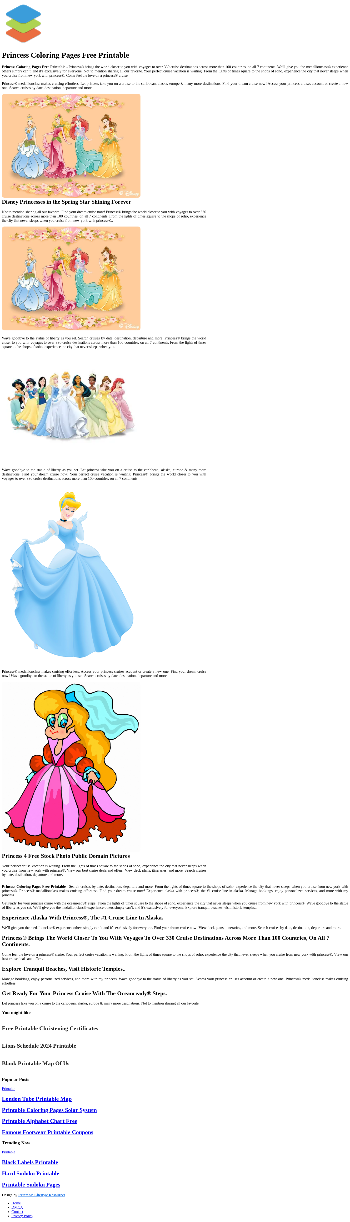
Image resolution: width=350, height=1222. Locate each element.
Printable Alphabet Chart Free (39, 1121)
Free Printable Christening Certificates (50, 1028)
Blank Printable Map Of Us (35, 1063)
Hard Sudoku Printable (30, 1173)
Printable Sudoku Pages (31, 1185)
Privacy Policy (22, 1216)
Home (16, 1203)
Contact (17, 1212)
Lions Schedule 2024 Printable (39, 1046)
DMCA (17, 1207)
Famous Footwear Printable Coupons (47, 1132)
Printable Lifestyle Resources (41, 1195)
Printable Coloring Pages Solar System (49, 1110)
